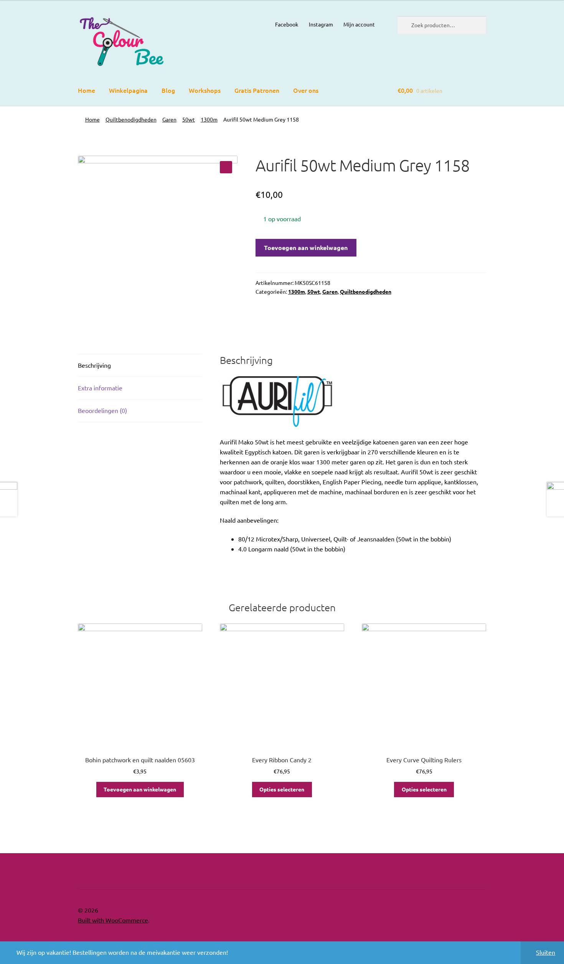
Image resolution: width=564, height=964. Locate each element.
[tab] (140, 365)
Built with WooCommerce (113, 920)
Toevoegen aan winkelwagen (306, 247)
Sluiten (545, 952)
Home (86, 90)
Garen (169, 119)
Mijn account (359, 24)
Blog (168, 90)
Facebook (286, 24)
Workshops (205, 90)
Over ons (305, 90)
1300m (209, 119)
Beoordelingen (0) (102, 410)
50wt (188, 119)
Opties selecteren (281, 789)
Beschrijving (94, 365)
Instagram (321, 24)
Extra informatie (100, 388)
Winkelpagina (128, 90)
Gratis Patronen (256, 90)
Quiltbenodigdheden (131, 119)
